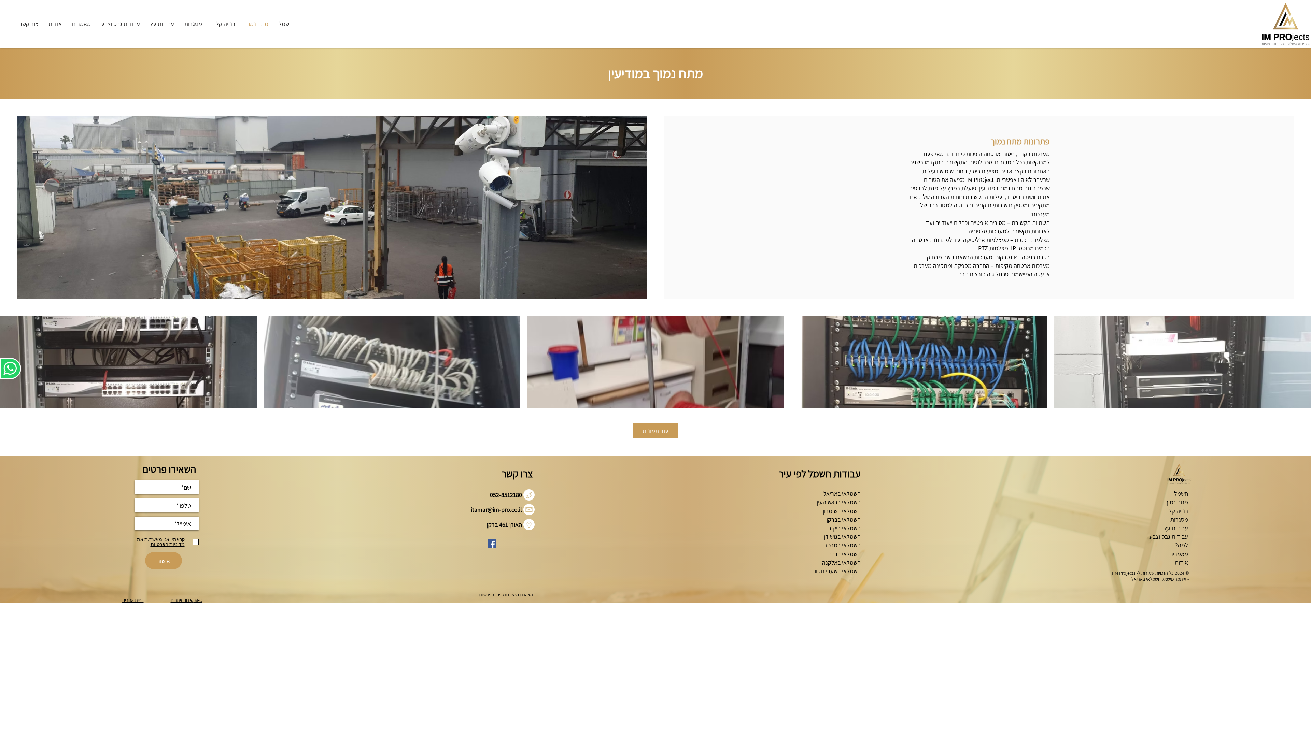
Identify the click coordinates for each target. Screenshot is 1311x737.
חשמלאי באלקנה (841, 562)
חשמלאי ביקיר (844, 528)
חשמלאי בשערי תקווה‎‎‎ (835, 571)
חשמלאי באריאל (842, 493)
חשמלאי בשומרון (841, 511)
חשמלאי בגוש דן (842, 536)
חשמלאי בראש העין (839, 502)
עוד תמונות (655, 431)
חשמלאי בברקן (844, 519)
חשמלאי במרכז (843, 545)
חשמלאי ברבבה (843, 554)
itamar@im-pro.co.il (496, 510)
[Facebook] (492, 543)
